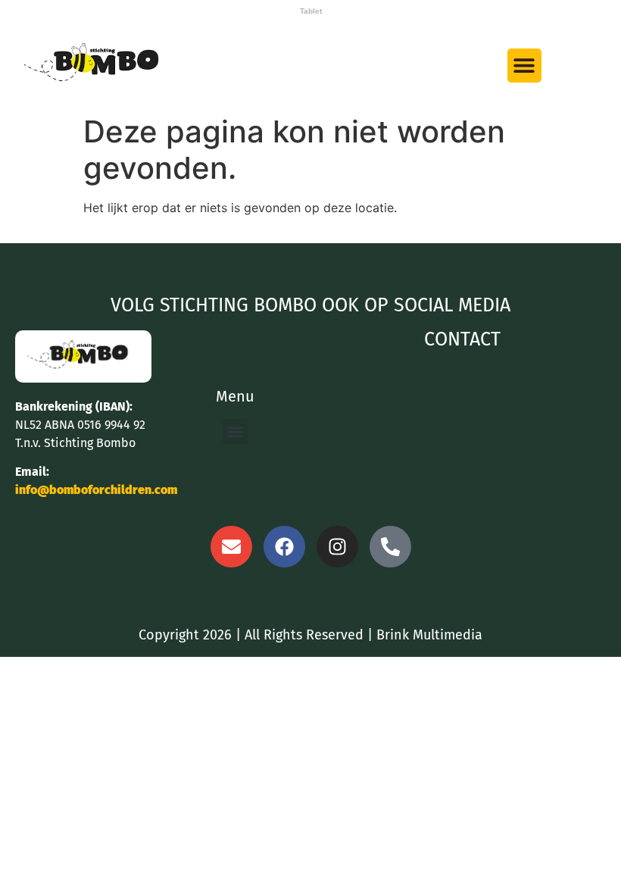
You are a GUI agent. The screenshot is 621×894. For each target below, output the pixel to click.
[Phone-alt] (390, 546)
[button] (524, 65)
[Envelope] (231, 546)
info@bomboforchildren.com (96, 490)
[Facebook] (284, 546)
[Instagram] (337, 546)
